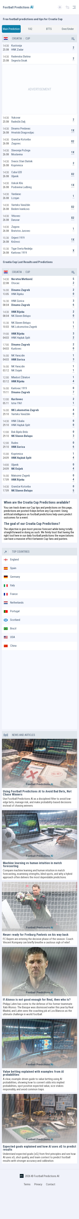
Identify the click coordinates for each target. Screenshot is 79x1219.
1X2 (30, 28)
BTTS (49, 28)
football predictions (41, 514)
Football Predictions (18, 7)
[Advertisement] (39, 89)
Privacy (38, 1184)
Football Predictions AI (46, 1176)
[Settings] (67, 7)
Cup (27, 38)
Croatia (17, 38)
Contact (50, 1184)
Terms (27, 1184)
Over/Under (68, 28)
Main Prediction (11, 28)
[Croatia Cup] (72, 38)
